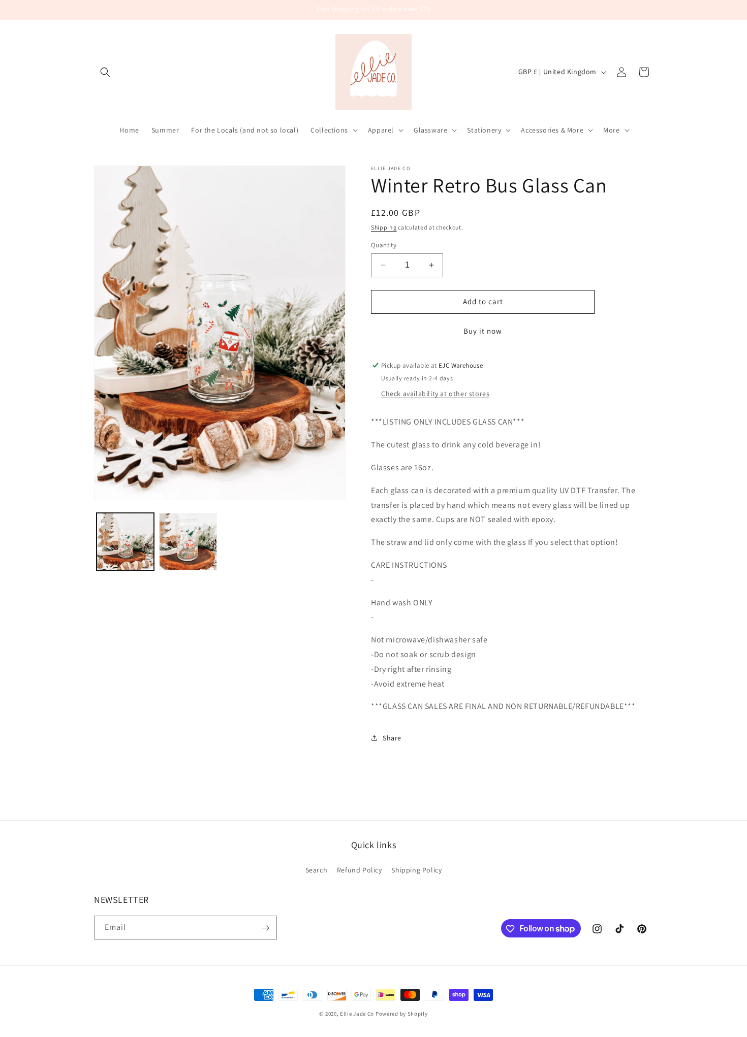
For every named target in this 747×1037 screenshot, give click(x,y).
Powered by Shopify (402, 1013)
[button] (105, 72)
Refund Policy (359, 869)
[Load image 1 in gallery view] (125, 541)
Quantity (383, 245)
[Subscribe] (265, 928)
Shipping (384, 227)
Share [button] (392, 737)
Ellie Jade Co (357, 1013)
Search (316, 869)
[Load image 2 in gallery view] (187, 541)
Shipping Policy (416, 869)
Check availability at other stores (435, 393)
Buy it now (482, 331)
